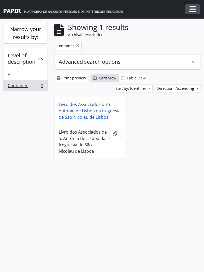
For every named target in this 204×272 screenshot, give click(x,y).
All (10, 75)
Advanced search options (90, 61)
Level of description (21, 58)
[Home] (65, 9)
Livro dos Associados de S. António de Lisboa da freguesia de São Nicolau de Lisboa (90, 110)
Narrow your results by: (25, 33)
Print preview (73, 77)
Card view (107, 77)
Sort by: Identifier (131, 88)
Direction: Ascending (176, 88)
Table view (136, 77)
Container (25, 87)
